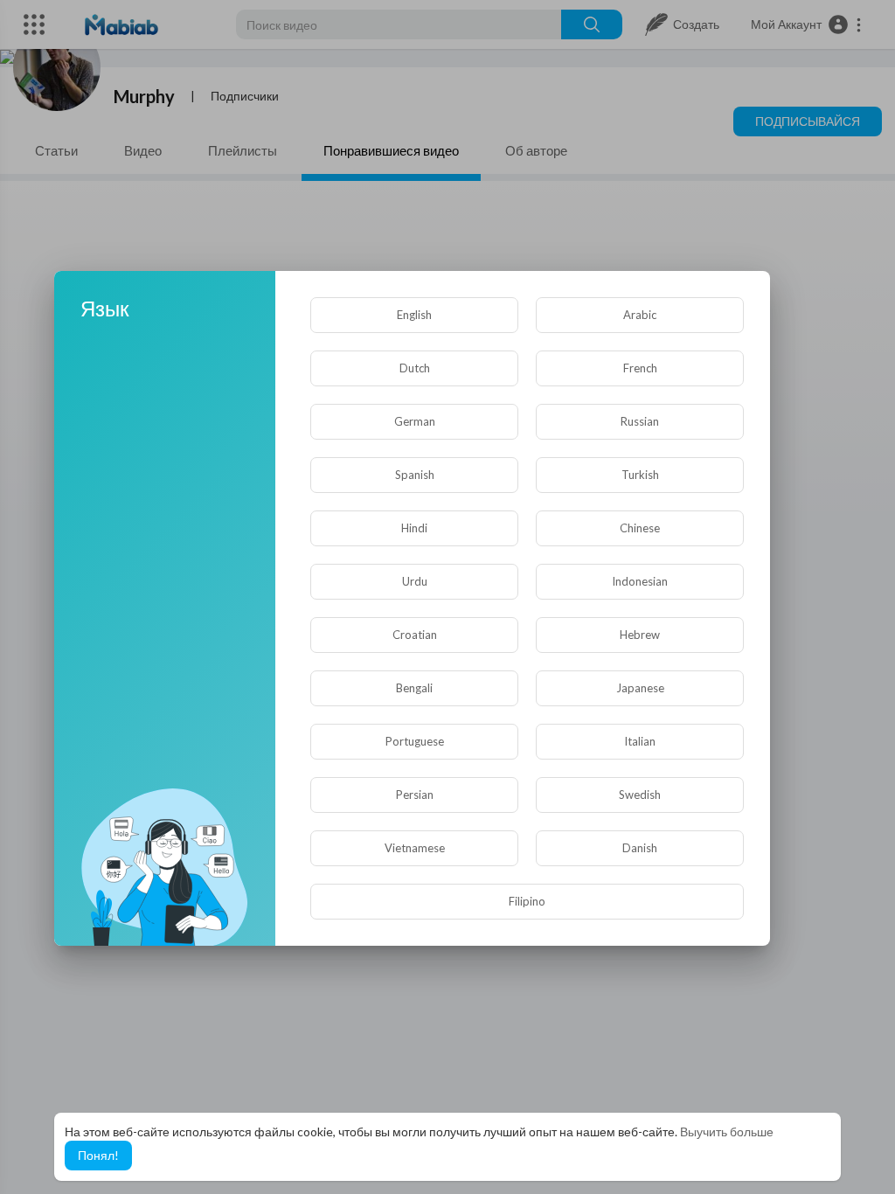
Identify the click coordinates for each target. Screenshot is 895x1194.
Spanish (414, 475)
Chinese (640, 528)
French (640, 368)
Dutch (414, 368)
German (414, 421)
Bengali (414, 688)
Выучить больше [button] (727, 1131)
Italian (640, 741)
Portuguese (414, 741)
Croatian (414, 635)
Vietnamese (415, 848)
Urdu (414, 581)
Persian (415, 795)
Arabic (639, 315)
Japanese (640, 688)
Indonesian (640, 581)
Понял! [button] (98, 1155)
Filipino (527, 901)
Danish (639, 848)
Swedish (640, 795)
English (414, 315)
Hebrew (640, 635)
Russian (640, 421)
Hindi (414, 528)
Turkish (640, 475)
